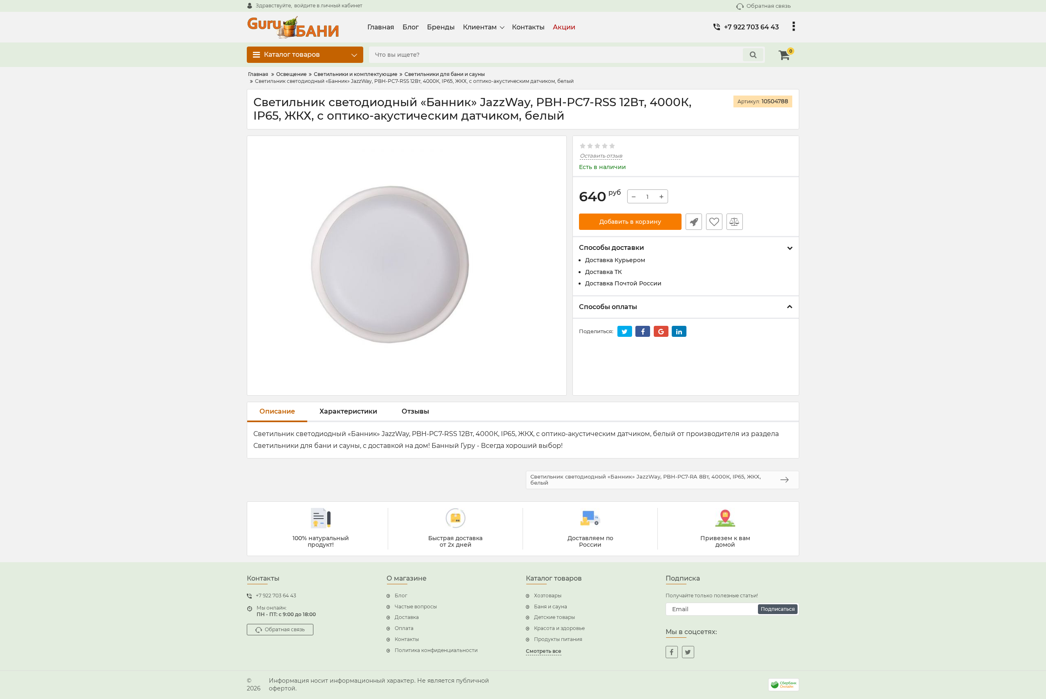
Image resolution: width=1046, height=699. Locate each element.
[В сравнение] (734, 222)
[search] (753, 54)
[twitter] (688, 652)
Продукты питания (558, 639)
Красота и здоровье (559, 628)
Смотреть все (543, 651)
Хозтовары (547, 595)
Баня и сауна (550, 606)
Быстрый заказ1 (694, 222)
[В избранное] (714, 222)
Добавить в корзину (630, 221)
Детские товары (554, 617)
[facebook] (672, 652)
